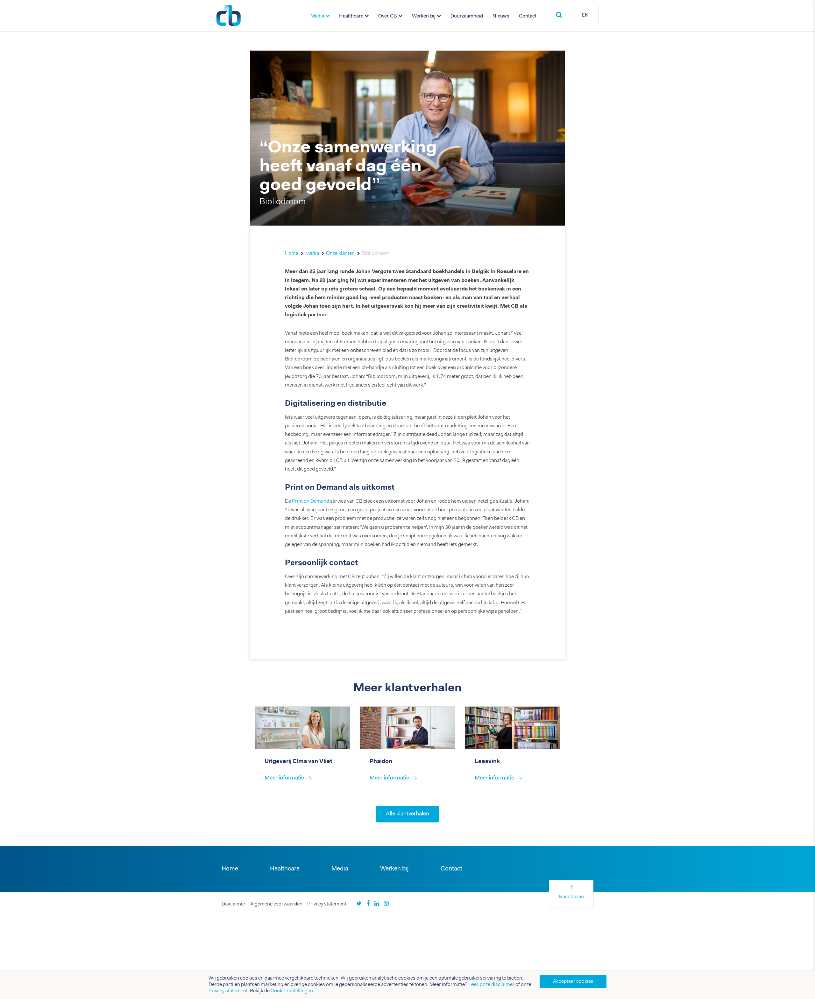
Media (317, 16)
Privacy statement (326, 904)
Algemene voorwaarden (276, 904)
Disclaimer (233, 904)
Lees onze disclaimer (491, 984)
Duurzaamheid (466, 16)
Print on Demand (310, 501)
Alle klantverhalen (407, 814)
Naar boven (571, 896)
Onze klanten (340, 253)
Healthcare (351, 16)
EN (585, 15)
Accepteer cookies (573, 981)
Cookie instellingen (292, 991)
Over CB (387, 16)
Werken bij (424, 16)
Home (291, 253)
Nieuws (501, 16)
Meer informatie (284, 778)
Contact (527, 16)
